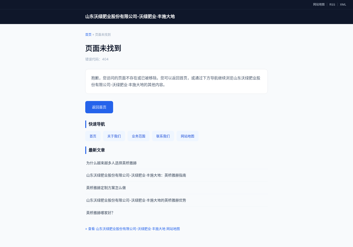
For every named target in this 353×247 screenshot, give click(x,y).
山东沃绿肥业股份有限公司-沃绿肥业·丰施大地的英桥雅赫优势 (136, 200)
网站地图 (319, 4)
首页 (88, 34)
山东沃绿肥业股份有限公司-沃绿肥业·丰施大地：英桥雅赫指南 (136, 175)
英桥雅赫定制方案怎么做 (106, 187)
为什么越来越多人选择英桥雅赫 (111, 163)
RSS (332, 4)
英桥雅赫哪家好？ (100, 212)
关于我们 (114, 136)
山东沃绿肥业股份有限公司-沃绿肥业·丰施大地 (130, 16)
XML (343, 4)
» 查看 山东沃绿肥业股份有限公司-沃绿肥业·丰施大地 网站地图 (132, 229)
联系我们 (163, 136)
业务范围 (138, 136)
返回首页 (99, 107)
